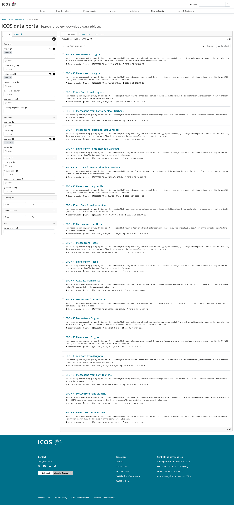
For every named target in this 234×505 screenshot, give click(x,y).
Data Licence (121, 466)
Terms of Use (44, 497)
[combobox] (15, 52)
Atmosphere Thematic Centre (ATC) (173, 461)
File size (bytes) (10, 228)
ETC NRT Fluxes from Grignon (83, 337)
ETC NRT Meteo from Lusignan (83, 54)
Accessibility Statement (104, 497)
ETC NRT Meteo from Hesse (82, 242)
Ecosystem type (10, 82)
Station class (9, 74)
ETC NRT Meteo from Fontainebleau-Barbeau (92, 129)
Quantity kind (9, 187)
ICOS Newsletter (123, 481)
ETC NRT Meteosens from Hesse (84, 224)
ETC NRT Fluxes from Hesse (82, 261)
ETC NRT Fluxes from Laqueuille (84, 186)
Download (225, 46)
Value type (8, 162)
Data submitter (10, 99)
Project (6, 49)
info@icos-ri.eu (45, 461)
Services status (122, 471)
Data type (7, 122)
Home (3, 20)
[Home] (9, 4)
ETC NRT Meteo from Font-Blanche (86, 393)
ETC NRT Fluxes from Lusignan (84, 73)
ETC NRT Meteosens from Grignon (86, 299)
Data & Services (15, 20)
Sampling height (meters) (14, 107)
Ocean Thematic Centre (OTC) (170, 471)
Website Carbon (61, 473)
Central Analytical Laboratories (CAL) (174, 476)
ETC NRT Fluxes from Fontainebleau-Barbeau (92, 148)
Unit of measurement (12, 179)
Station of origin (10, 65)
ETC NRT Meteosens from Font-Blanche (89, 374)
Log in (194, 4)
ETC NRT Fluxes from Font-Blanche (86, 412)
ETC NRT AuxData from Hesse (83, 280)
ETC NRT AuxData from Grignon (84, 356)
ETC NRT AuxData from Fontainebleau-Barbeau (93, 167)
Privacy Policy (61, 497)
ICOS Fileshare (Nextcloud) (128, 476)
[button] (64, 11)
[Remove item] (10, 52)
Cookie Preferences (80, 497)
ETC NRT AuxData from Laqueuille (86, 205)
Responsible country (12, 91)
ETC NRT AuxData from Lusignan (85, 92)
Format (6, 147)
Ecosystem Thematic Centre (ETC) (172, 466)
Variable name (9, 171)
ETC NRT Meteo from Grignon (83, 318)
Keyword (7, 130)
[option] (7, 52)
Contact (119, 461)
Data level (8, 139)
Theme (6, 57)
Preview (210, 46)
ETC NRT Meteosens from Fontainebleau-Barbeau (95, 111)
